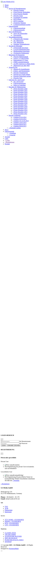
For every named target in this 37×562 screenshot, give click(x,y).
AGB (6, 508)
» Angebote (12, 133)
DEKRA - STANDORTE (13, 521)
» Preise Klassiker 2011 (20, 113)
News (6, 130)
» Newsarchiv (17, 35)
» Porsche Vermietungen (20, 73)
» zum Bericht (10, 397)
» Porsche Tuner (18, 16)
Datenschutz (8, 510)
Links (6, 138)
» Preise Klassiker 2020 (20, 99)
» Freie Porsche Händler (20, 14)
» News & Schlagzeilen (20, 33)
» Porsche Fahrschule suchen (22, 76)
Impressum (8, 512)
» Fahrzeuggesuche (19, 30)
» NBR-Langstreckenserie (21, 62)
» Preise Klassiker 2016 (20, 106)
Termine (7, 137)
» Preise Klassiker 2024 (20, 92)
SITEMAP (8, 542)
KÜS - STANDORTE (12, 523)
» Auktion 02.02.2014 (19, 119)
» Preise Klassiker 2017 (20, 105)
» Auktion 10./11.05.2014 (21, 121)
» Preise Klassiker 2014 (20, 110)
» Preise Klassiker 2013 (20, 112)
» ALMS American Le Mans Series (24, 64)
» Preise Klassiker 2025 (20, 90)
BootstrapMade (14, 548)
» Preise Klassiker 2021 (20, 97)
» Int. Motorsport (18, 40)
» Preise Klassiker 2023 (20, 94)
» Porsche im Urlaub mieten (21, 74)
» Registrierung (9, 142)
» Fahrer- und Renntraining (21, 71)
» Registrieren (5, 484)
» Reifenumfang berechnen (21, 51)
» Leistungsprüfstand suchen (21, 24)
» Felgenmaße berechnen (20, 48)
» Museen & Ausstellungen (21, 69)
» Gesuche (12, 135)
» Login (7, 140)
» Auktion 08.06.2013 (19, 124)
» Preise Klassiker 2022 (20, 96)
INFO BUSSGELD (11, 538)
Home (7, 5)
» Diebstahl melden (15, 128)
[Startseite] (8, 1)
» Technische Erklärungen (21, 53)
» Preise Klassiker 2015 (20, 108)
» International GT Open (20, 60)
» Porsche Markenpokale (20, 56)
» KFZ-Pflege (17, 19)
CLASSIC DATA (10, 533)
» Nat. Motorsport (18, 42)
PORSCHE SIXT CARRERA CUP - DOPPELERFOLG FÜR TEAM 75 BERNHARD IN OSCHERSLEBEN (18, 191)
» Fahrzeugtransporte (19, 83)
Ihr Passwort (23, 443)
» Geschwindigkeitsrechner (21, 49)
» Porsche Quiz (17, 78)
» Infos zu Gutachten (19, 85)
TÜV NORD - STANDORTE (14, 520)
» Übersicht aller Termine (20, 39)
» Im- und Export (18, 81)
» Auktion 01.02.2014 (19, 117)
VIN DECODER (10, 534)
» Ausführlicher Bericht (9, 281)
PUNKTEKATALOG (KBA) (14, 540)
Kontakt (7, 144)
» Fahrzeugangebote (19, 28)
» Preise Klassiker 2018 (20, 103)
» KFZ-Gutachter (18, 21)
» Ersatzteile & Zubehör (20, 17)
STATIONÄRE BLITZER (13, 536)
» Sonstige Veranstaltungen (21, 44)
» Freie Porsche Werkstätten (21, 12)
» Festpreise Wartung (19, 23)
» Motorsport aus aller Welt (21, 65)
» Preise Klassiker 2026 (20, 89)
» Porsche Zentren (18, 10)
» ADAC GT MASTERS (21, 58)
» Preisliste (16, 480)
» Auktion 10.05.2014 (19, 122)
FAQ (6, 506)
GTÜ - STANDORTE (12, 525)
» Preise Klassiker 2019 (20, 101)
